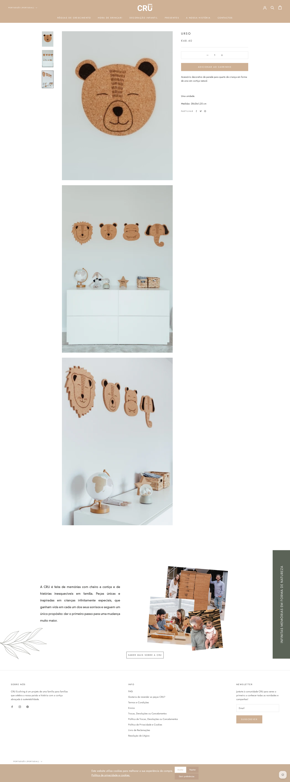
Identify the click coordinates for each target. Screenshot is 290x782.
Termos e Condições (138, 702)
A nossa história (198, 17)
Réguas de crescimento (74, 17)
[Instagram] (20, 706)
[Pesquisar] (272, 7)
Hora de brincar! (110, 17)
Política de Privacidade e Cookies (145, 724)
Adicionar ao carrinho (214, 67)
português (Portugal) (26, 761)
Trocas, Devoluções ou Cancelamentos (147, 713)
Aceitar (180, 769)
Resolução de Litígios (139, 735)
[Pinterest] (205, 111)
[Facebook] (196, 111)
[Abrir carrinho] (280, 7)
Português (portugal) (21, 7)
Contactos (225, 17)
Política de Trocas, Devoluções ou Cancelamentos (153, 719)
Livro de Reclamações (139, 730)
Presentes (172, 17)
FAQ (130, 691)
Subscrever (249, 719)
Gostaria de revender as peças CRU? (146, 697)
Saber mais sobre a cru (145, 655)
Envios (131, 708)
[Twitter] (201, 111)
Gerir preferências (186, 776)
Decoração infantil (144, 17)
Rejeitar (192, 769)
